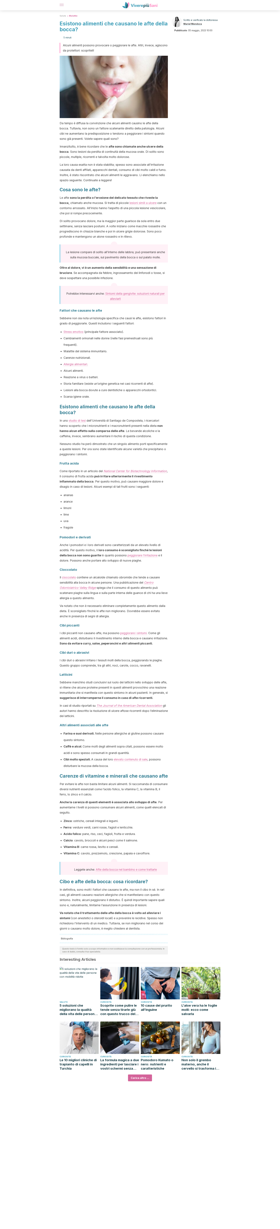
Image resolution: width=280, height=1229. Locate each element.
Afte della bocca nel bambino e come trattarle (126, 869)
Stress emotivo (73, 331)
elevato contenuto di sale (130, 759)
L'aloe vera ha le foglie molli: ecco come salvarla (199, 1010)
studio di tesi (77, 420)
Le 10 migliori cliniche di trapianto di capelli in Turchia (78, 1064)
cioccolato (69, 577)
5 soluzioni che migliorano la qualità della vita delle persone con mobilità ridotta (78, 1010)
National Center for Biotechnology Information (135, 471)
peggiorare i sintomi (133, 633)
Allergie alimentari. (76, 364)
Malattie (73, 16)
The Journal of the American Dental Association (129, 705)
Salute (63, 16)
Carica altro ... (140, 1078)
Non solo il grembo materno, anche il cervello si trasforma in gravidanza (199, 1064)
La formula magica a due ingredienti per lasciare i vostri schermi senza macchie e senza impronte (119, 1064)
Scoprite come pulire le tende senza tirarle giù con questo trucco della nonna (119, 1010)
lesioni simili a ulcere (143, 203)
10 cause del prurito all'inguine (156, 1008)
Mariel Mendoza (192, 24)
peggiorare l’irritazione (143, 555)
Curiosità (105, 1002)
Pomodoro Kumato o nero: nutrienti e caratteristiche (157, 1064)
